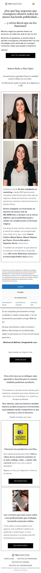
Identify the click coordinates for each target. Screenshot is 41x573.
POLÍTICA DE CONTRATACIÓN (20, 565)
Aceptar (20, 287)
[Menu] (33, 3)
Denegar (20, 292)
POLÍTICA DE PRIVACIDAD (27, 559)
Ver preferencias (20, 298)
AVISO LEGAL (9, 559)
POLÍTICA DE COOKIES (20, 562)
